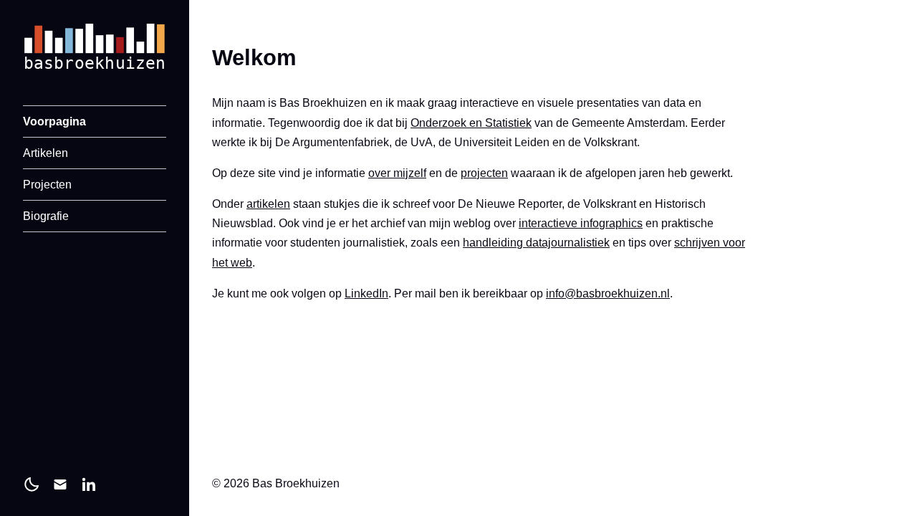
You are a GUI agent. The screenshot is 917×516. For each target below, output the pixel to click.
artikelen (268, 204)
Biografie (46, 216)
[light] (31, 484)
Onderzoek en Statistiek (471, 123)
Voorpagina (54, 121)
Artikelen (45, 153)
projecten (484, 173)
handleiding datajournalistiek (536, 242)
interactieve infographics (581, 223)
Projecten (47, 184)
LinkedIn (366, 293)
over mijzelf (397, 173)
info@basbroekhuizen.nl (608, 293)
